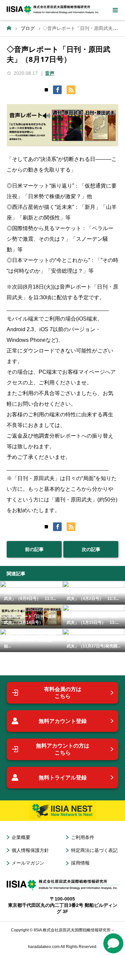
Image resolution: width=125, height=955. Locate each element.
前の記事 (34, 549)
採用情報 (80, 863)
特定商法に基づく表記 (94, 850)
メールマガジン (28, 863)
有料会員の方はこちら (62, 692)
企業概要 (21, 837)
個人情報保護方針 (30, 850)
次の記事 (91, 549)
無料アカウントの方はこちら (62, 749)
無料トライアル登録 (63, 777)
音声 (49, 73)
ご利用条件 (82, 837)
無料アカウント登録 (63, 721)
